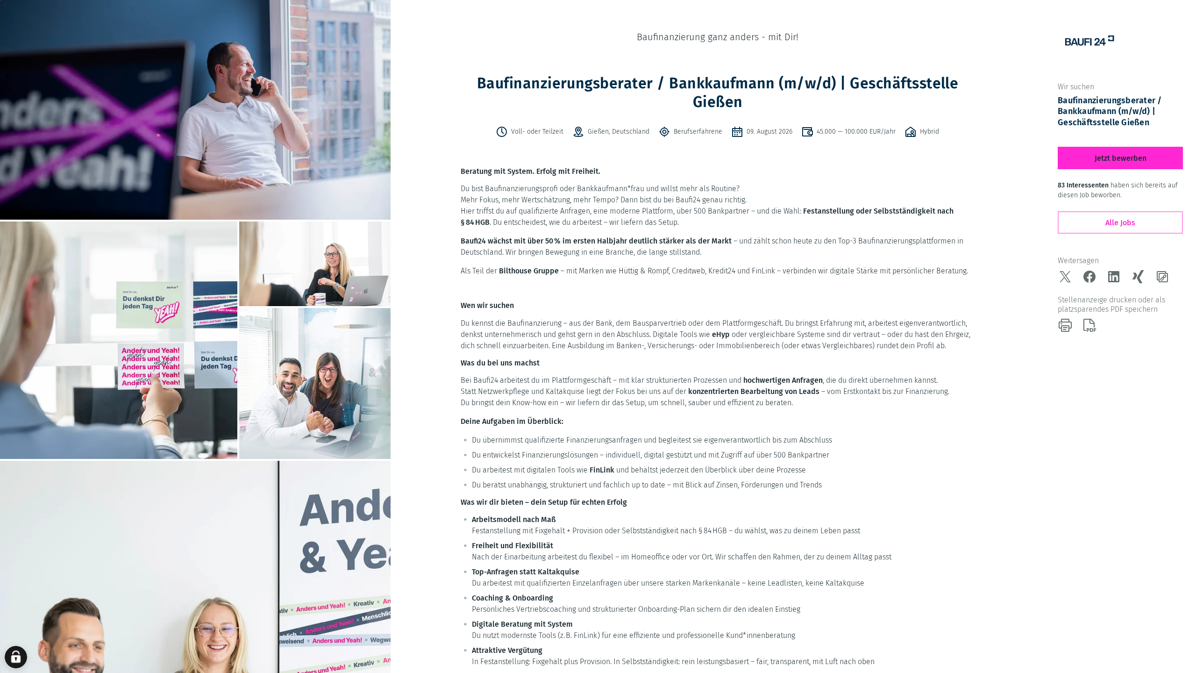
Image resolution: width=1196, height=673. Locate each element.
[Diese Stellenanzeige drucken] (1065, 325)
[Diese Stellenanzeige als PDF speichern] (1089, 325)
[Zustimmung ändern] (16, 657)
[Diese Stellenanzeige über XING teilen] (1138, 276)
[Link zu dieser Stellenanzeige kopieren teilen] (1162, 276)
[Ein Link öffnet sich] (1089, 41)
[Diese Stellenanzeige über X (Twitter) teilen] (1065, 276)
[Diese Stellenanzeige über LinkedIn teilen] (1113, 276)
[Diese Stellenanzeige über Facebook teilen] (1089, 276)
